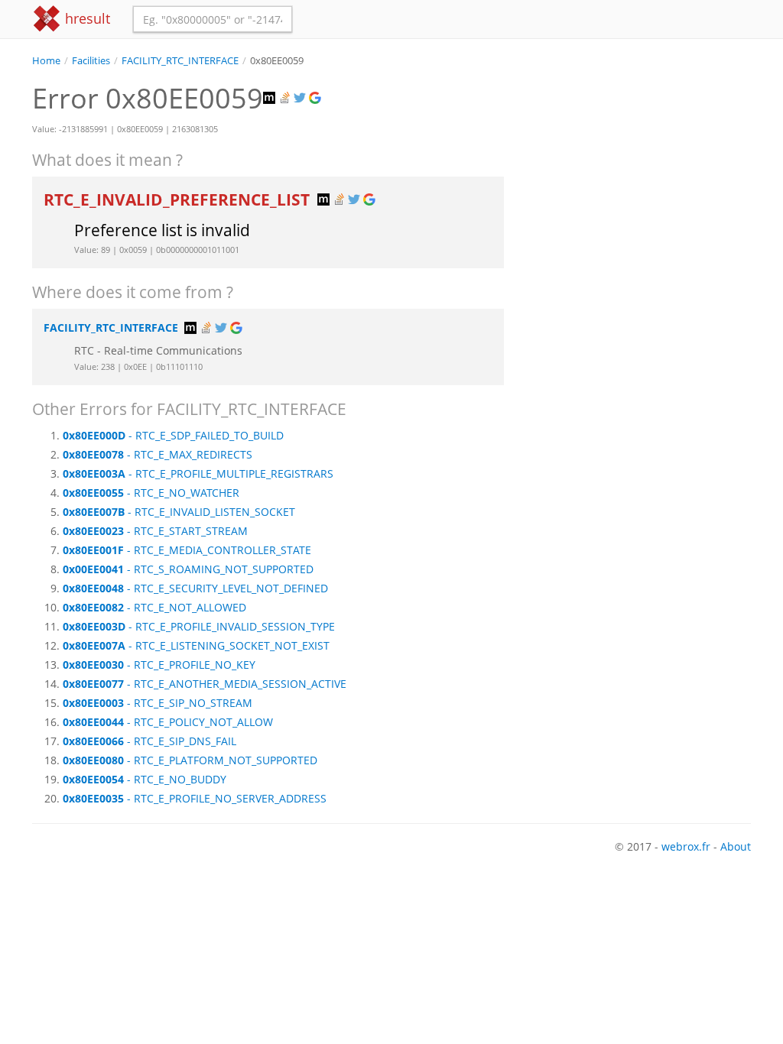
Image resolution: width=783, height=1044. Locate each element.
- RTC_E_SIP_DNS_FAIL (149, 741)
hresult (85, 18)
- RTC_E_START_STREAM (155, 531)
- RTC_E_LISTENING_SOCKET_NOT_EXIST (196, 645)
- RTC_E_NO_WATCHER (151, 492)
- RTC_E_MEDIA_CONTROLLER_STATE (187, 550)
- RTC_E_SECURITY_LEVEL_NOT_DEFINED (195, 588)
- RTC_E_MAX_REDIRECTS (157, 454)
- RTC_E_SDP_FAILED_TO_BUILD (173, 435)
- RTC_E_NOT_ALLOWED (154, 607)
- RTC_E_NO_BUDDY (144, 779)
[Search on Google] (316, 98)
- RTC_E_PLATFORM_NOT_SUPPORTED (190, 760)
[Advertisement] (639, 163)
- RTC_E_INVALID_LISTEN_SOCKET (179, 511)
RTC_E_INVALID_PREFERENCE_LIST (179, 199)
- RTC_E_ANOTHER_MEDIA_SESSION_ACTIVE (204, 683)
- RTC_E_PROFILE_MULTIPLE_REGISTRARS (198, 473)
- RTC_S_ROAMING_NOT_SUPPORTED (188, 569)
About (735, 846)
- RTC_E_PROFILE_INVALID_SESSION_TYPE (199, 626)
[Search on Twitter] (301, 98)
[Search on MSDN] (270, 98)
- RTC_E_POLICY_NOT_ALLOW (168, 722)
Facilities (91, 60)
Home (46, 60)
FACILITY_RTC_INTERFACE (180, 60)
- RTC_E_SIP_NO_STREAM (157, 702)
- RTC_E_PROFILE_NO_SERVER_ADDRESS (195, 798)
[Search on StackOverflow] (286, 98)
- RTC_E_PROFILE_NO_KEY (159, 664)
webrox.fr (685, 846)
